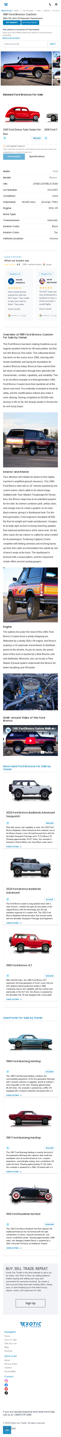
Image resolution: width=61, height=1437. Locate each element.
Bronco (47, 11)
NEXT (53, 44)
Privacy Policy (9, 1428)
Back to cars (6, 11)
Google (23, 315)
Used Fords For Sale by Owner (23, 1018)
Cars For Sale (27, 11)
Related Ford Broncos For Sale (23, 94)
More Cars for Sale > (11, 38)
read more (14, 309)
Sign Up (31, 1303)
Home (16, 11)
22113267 (56, 10)
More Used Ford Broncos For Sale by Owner (27, 767)
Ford (39, 11)
